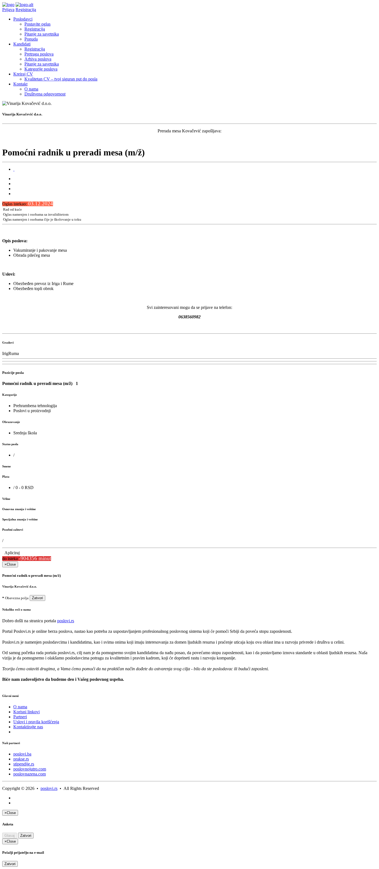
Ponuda (31, 39)
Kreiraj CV (23, 74)
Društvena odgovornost (44, 94)
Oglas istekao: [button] (27, 203)
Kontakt (20, 84)
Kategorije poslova (40, 69)
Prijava (8, 9)
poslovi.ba (22, 754)
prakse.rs (21, 759)
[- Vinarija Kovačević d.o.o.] (13, 169)
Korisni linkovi (26, 711)
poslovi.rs (65, 620)
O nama (31, 89)
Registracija (26, 9)
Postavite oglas (37, 24)
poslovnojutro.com (29, 769)
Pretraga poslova (39, 54)
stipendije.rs (23, 764)
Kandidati (22, 44)
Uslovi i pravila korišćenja (36, 721)
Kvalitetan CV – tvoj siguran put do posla (60, 79)
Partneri (20, 716)
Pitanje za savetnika (41, 34)
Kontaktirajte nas (28, 726)
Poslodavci (22, 19)
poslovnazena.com (29, 774)
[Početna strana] (8, 4)
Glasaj (9, 835)
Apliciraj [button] (11, 552)
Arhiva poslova (37, 59)
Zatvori (37, 598)
